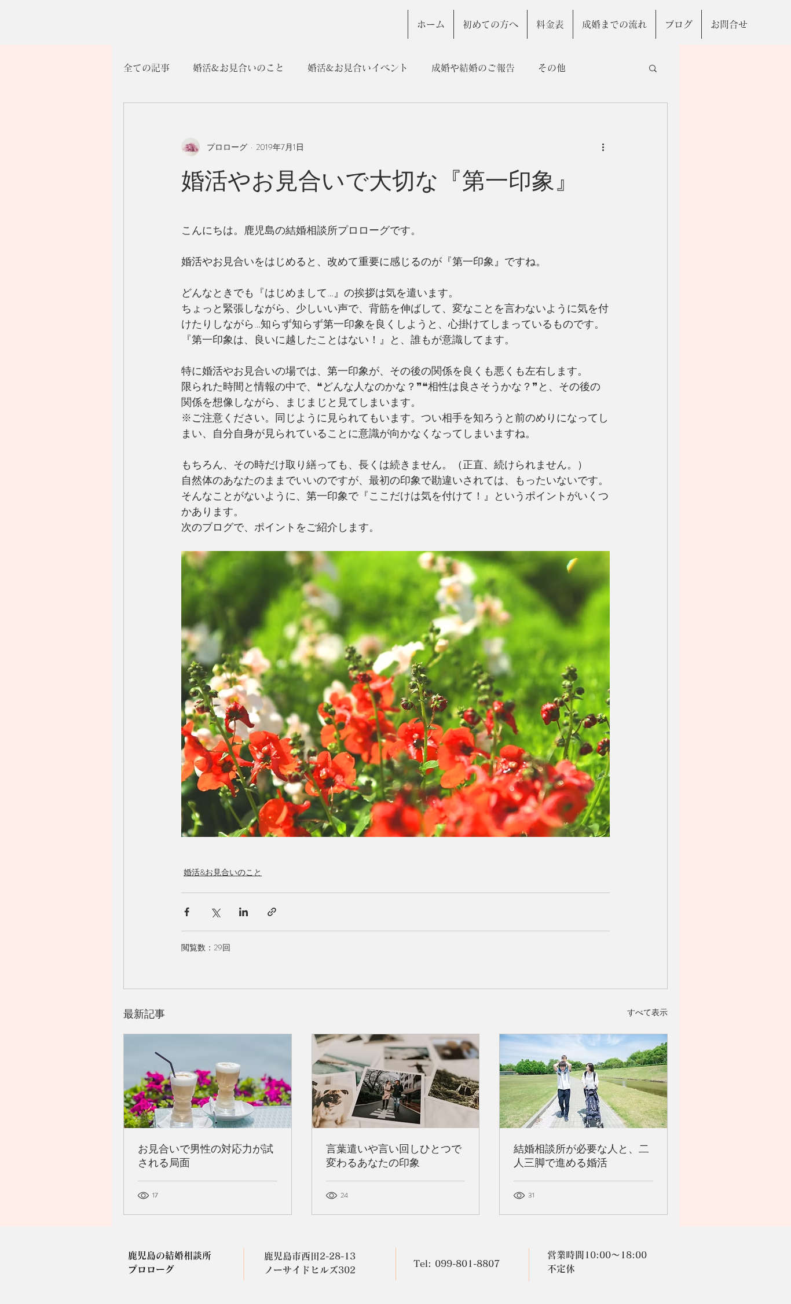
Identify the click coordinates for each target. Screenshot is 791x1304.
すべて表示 (647, 1012)
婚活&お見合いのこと (238, 67)
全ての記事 (146, 67)
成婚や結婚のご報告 (473, 67)
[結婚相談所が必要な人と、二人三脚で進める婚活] (583, 1081)
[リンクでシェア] (271, 911)
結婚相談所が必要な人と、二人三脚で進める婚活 (581, 1156)
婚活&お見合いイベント (357, 67)
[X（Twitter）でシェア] (215, 911)
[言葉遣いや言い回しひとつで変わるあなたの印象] (395, 1081)
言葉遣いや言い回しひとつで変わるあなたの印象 (394, 1156)
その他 (552, 67)
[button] (652, 67)
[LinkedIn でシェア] (243, 911)
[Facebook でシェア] (186, 911)
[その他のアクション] (603, 147)
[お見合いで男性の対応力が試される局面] (207, 1081)
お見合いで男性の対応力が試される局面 (205, 1156)
